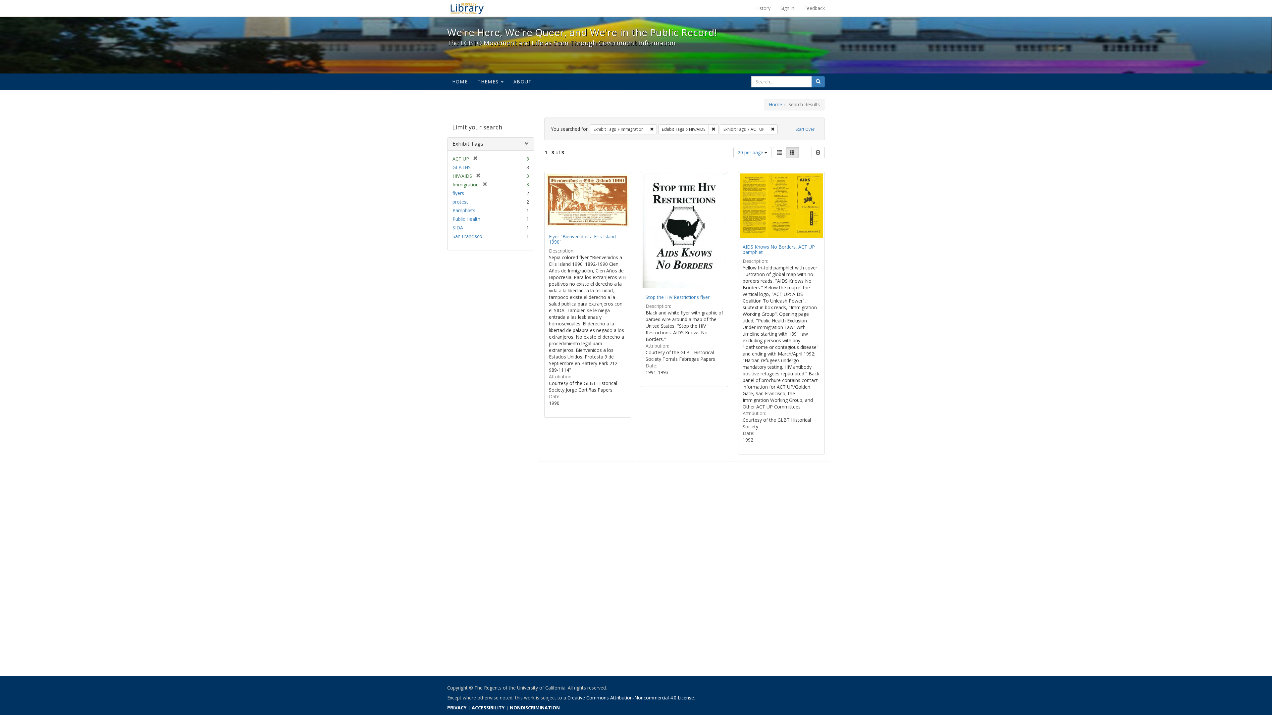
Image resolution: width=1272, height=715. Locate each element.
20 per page (751, 152)
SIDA (457, 227)
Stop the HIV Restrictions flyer (678, 297)
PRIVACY (456, 707)
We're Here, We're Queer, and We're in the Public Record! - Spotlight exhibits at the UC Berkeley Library (467, 8)
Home (460, 81)
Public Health (466, 219)
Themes (489, 81)
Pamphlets (463, 210)
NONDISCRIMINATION (535, 707)
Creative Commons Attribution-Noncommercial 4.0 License (630, 697)
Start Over (805, 129)
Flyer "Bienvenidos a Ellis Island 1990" (582, 239)
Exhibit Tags (467, 143)
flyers (458, 193)
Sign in (787, 8)
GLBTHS (461, 167)
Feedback (814, 8)
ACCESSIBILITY (488, 707)
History (762, 8)
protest (460, 202)
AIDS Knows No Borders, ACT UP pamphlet (779, 249)
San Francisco (467, 236)
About (522, 81)
